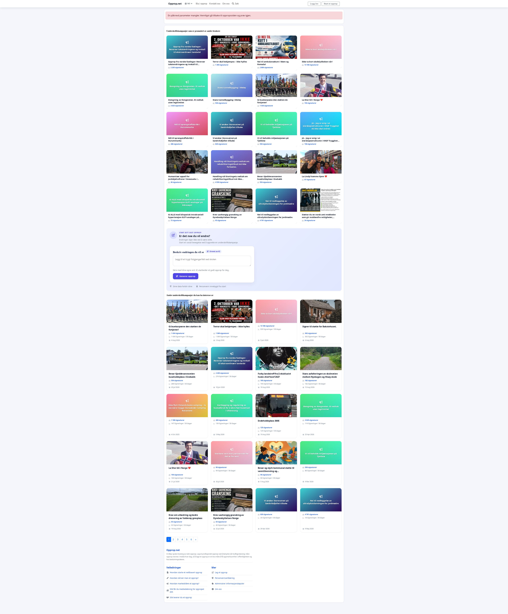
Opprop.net (174, 3)
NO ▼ (190, 4)
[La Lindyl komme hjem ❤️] (321, 166)
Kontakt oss (214, 4)
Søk (237, 4)
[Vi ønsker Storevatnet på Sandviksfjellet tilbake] (231, 129)
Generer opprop (187, 276)
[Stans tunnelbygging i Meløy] (231, 90)
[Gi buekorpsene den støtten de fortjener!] (276, 91)
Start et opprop (330, 4)
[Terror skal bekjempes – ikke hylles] (231, 52)
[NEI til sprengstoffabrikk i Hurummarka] (187, 129)
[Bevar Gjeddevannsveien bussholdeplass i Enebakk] (276, 167)
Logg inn (314, 4)
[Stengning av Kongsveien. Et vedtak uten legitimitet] (187, 91)
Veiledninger (173, 567)
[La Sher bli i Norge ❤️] (321, 90)
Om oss (226, 4)
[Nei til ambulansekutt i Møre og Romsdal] (276, 53)
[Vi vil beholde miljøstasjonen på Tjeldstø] (276, 129)
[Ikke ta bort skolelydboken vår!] (321, 52)
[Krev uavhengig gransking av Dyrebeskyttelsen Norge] (231, 206)
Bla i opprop (201, 4)
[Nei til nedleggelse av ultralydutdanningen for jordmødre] (276, 206)
